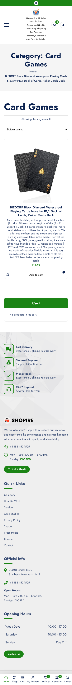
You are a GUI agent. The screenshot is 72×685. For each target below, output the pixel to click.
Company (9, 495)
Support (8, 526)
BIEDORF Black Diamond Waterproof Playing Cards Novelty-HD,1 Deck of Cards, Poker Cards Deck (36, 211)
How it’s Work (12, 501)
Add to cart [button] (36, 275)
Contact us (14, 654)
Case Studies (11, 514)
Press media (11, 533)
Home (33, 71)
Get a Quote (18, 469)
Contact (8, 545)
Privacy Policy (12, 520)
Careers (8, 539)
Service (8, 507)
